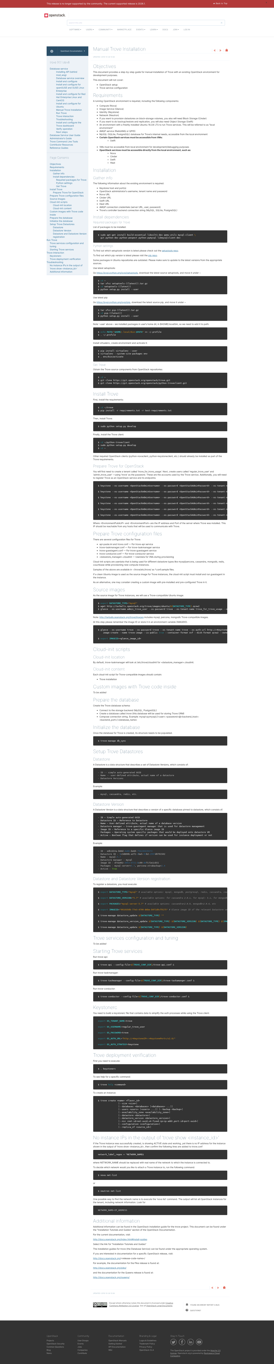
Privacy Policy (145, 1347)
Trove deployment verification (65, 259)
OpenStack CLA (146, 1350)
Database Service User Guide (65, 135)
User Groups (83, 1340)
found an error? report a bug (204, 1305)
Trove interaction (65, 116)
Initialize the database (61, 221)
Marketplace (124, 29)
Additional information (61, 271)
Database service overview (70, 78)
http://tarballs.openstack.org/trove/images (121, 617)
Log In (187, 29)
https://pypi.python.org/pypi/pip (113, 302)
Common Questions (55, 1347)
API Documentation (117, 1347)
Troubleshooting (64, 119)
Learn (153, 29)
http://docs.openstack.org (106, 1258)
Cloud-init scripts (58, 202)
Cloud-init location (62, 205)
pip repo (152, 255)
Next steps (62, 132)
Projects (50, 1340)
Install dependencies (63, 176)
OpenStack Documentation (71, 51)
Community (105, 29)
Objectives (55, 164)
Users (89, 29)
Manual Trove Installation (69, 109)
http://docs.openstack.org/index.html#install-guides (120, 1239)
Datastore (58, 227)
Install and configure (66, 81)
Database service (59, 68)
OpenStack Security (56, 1343)
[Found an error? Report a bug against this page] (226, 50)
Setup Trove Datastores (62, 224)
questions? (195, 1310)
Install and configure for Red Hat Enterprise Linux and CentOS (70, 97)
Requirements (57, 167)
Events (140, 29)
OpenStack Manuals (117, 1340)
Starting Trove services (62, 249)
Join (175, 29)
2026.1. (141, 3)
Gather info (58, 173)
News (49, 1353)
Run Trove (61, 113)
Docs (165, 29)
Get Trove (61, 186)
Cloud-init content (62, 208)
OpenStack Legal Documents (159, 1305)
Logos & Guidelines (147, 1340)
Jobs (80, 1347)
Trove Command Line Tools (64, 141)
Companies (83, 1350)
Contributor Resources (61, 144)
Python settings (64, 183)
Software (74, 29)
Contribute (82, 1353)
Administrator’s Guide (61, 138)
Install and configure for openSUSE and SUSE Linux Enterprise (70, 87)
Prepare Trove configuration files (67, 195)
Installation (55, 170)
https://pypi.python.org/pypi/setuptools (117, 272)
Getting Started (115, 1343)
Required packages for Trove (71, 179)
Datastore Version (62, 230)
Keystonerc (55, 255)
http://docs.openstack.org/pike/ (109, 1267)
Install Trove (56, 189)
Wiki (110, 1350)
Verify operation (64, 128)
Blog (49, 1350)
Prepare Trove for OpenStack (68, 192)
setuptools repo (170, 250)
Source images (57, 198)
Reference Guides (59, 147)
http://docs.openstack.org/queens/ (111, 1277)
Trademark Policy (147, 1343)
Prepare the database (61, 217)
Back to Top (221, 3)
